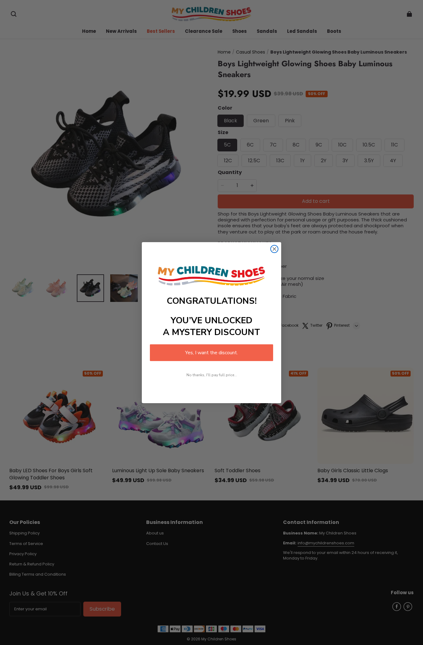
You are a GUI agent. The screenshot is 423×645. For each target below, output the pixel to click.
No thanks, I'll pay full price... (211, 375)
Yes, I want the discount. (211, 352)
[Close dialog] (274, 249)
